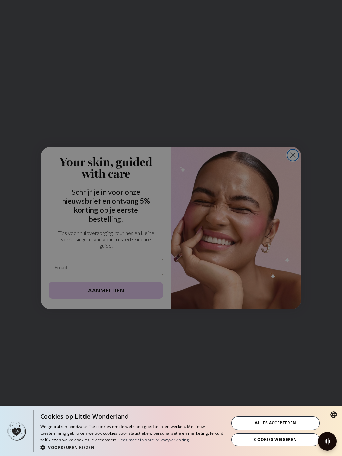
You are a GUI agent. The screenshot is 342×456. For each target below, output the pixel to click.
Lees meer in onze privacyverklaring (153, 440)
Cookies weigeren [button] (275, 439)
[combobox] (333, 414)
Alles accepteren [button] (275, 423)
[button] (131, 447)
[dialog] (171, 431)
